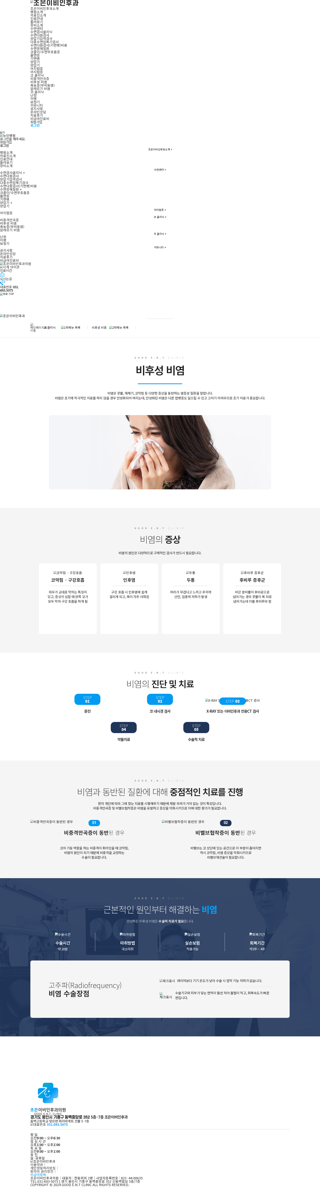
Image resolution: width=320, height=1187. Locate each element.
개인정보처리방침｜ (44, 1167)
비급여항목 (38, 1174)
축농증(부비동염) (42, 85)
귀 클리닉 (37, 91)
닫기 (2, 132)
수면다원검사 (39, 35)
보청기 (35, 101)
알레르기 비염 (40, 88)
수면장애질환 (39, 48)
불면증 (35, 55)
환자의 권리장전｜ (43, 1171)
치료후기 (36, 115)
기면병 (35, 58)
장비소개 (36, 25)
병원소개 (36, 11)
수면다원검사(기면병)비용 (48, 45)
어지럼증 (36, 68)
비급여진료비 (39, 118)
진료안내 (36, 18)
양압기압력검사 (41, 38)
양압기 (35, 61)
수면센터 (36, 28)
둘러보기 (36, 21)
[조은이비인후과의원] (160, 263)
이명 (33, 98)
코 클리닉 (37, 75)
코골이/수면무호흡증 (45, 51)
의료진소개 (38, 15)
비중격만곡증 (39, 78)
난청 (33, 95)
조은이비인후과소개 (44, 8)
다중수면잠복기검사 (44, 41)
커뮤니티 (36, 105)
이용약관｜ (38, 1164)
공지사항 (36, 108)
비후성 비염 (38, 81)
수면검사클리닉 (41, 31)
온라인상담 (38, 111)
